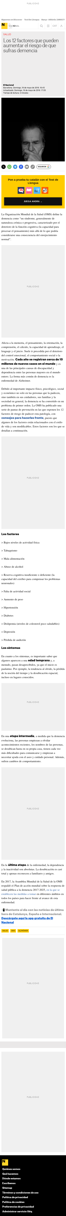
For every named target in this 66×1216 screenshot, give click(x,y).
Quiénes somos (11, 1169)
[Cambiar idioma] (55, 26)
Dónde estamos (11, 1178)
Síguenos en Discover (11, 20)
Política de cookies (13, 1202)
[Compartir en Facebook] (21, 167)
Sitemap (7, 1188)
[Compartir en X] (3, 167)
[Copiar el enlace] (33, 167)
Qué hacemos (10, 1174)
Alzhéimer (23, 931)
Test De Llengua (31, 20)
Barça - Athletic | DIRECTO (53, 20)
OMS (13, 931)
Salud (5, 931)
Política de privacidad (15, 1197)
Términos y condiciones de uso (20, 1193)
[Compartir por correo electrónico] (27, 167)
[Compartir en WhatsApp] (9, 167)
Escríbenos (9, 1183)
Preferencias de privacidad (18, 1207)
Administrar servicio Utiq (17, 1211)
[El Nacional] (4, 26)
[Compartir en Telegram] (15, 167)
